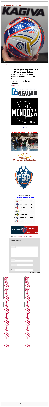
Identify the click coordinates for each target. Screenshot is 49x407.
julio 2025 (5, 290)
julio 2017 (5, 385)
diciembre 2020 (6, 345)
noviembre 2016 (6, 393)
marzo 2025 (6, 294)
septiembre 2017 (6, 383)
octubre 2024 (6, 299)
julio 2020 (5, 349)
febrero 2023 (6, 319)
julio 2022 (5, 326)
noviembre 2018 (6, 369)
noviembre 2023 (6, 310)
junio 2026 (5, 279)
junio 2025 (5, 291)
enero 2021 (5, 344)
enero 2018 (5, 379)
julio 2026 (5, 278)
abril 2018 (5, 376)
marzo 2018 (6, 377)
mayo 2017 (5, 387)
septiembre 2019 (6, 359)
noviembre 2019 (6, 357)
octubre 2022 (6, 323)
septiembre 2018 (6, 371)
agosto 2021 (6, 337)
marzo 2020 (6, 353)
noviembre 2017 (6, 381)
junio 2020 (5, 350)
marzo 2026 (6, 282)
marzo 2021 (6, 342)
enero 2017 (5, 391)
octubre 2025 (6, 287)
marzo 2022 (6, 330)
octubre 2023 (6, 311)
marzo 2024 (6, 306)
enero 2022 (5, 332)
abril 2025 (5, 293)
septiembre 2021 (6, 336)
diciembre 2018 (6, 368)
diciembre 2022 (6, 321)
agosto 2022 (6, 325)
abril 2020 (5, 352)
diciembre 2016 (6, 392)
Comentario (13, 247)
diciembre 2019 (6, 356)
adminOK (25, 236)
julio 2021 (5, 338)
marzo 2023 (6, 318)
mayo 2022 (5, 328)
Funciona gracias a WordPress (24, 403)
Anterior (5, 64)
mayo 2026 (5, 280)
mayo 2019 (5, 363)
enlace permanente (31, 236)
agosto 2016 (6, 396)
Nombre (12, 260)
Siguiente (43, 64)
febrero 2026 (6, 283)
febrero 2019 (6, 366)
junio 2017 (5, 386)
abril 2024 (5, 305)
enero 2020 (5, 355)
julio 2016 (5, 397)
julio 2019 (5, 361)
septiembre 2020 (6, 347)
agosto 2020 (6, 348)
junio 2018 (5, 374)
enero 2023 (5, 320)
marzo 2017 (6, 389)
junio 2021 (5, 339)
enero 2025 (5, 296)
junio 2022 (5, 327)
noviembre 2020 (6, 346)
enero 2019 (5, 367)
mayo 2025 (5, 292)
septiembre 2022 (6, 324)
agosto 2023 (6, 313)
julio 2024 (5, 302)
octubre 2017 (6, 382)
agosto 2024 (6, 301)
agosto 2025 (6, 289)
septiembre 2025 (6, 288)
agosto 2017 (6, 384)
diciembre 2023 (6, 309)
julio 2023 (5, 314)
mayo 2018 (5, 375)
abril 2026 (5, 281)
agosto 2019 (6, 360)
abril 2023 (5, 317)
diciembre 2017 (6, 380)
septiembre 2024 (6, 300)
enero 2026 (5, 284)
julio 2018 (5, 373)
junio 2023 (5, 315)
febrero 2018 (6, 378)
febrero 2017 (6, 390)
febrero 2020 (6, 354)
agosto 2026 (6, 277)
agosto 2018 (6, 372)
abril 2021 (5, 341)
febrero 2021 (6, 343)
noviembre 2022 (6, 322)
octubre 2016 (6, 394)
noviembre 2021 (6, 334)
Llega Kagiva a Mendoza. (12, 5)
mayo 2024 (5, 304)
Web (11, 269)
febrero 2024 (6, 307)
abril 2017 (5, 388)
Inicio (5, 61)
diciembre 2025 (6, 285)
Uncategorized (20, 236)
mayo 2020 (5, 351)
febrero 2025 (6, 295)
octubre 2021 (6, 335)
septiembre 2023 (6, 312)
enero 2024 (5, 308)
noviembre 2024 (6, 298)
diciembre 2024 (6, 297)
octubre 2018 (6, 370)
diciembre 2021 (6, 333)
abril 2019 (5, 364)
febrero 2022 (6, 331)
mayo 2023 (5, 316)
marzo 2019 (6, 365)
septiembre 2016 (6, 395)
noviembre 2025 (6, 286)
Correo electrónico (14, 265)
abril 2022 (5, 329)
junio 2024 (5, 303)
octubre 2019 (6, 358)
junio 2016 (5, 398)
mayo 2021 (5, 340)
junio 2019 (5, 362)
